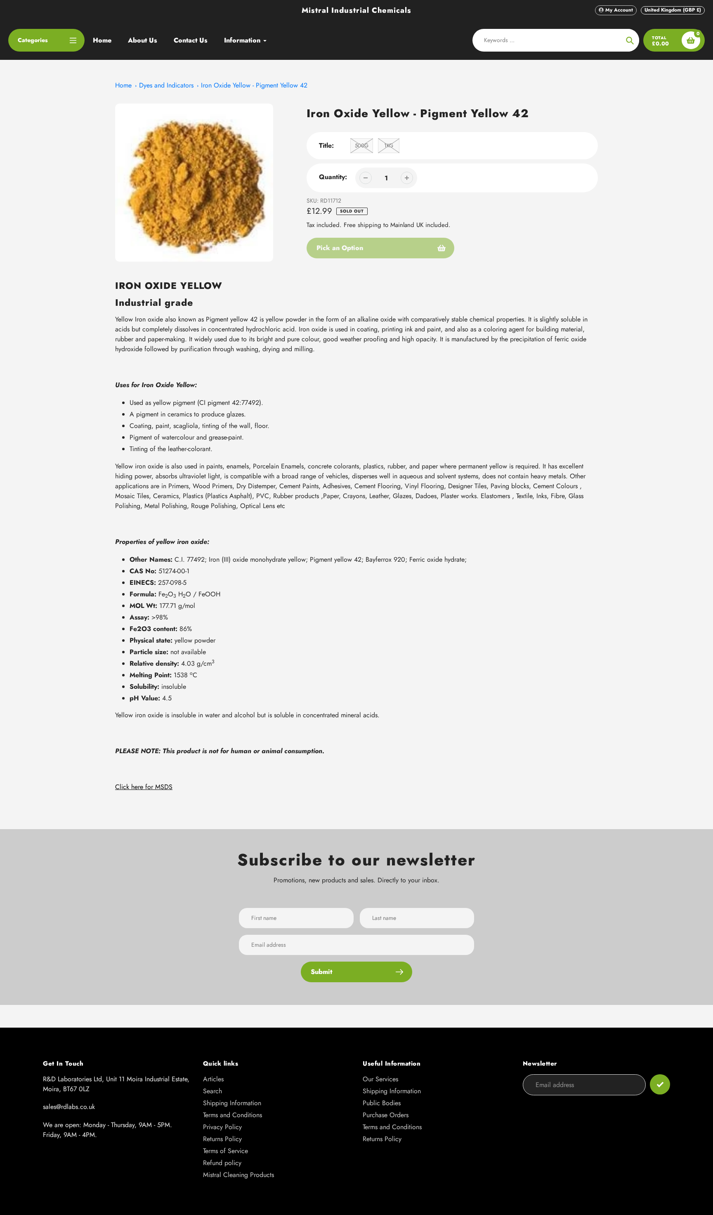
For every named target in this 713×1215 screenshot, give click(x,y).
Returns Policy (222, 1139)
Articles (213, 1079)
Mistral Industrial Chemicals (356, 10)
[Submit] (660, 1084)
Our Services (380, 1079)
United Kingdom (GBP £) (673, 10)
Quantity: (333, 177)
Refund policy (222, 1163)
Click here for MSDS (143, 787)
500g (361, 145)
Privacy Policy (222, 1127)
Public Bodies (382, 1103)
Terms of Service (225, 1151)
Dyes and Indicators (166, 85)
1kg (388, 145)
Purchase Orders (385, 1115)
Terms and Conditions (232, 1115)
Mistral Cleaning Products (238, 1175)
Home (123, 85)
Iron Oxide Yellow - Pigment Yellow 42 (254, 85)
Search (212, 1091)
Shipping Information (232, 1103)
